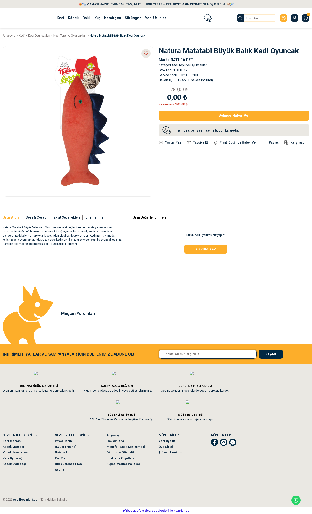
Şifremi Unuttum (170, 452)
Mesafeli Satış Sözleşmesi (126, 446)
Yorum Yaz (205, 249)
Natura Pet (62, 452)
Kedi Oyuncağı (13, 458)
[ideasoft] (132, 511)
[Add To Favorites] (146, 53)
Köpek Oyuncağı (14, 464)
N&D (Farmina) (66, 446)
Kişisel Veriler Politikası (124, 464)
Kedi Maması (12, 441)
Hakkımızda (115, 441)
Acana (59, 469)
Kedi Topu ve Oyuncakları (189, 65)
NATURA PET (182, 60)
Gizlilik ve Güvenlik (121, 452)
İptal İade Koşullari (120, 458)
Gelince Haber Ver (234, 115)
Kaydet (271, 354)
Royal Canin (63, 441)
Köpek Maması (13, 446)
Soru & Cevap (36, 217)
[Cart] (305, 18)
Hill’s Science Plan (68, 464)
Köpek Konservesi (16, 452)
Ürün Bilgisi (11, 217)
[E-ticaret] (155, 511)
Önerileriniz (94, 217)
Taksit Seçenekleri (66, 217)
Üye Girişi (166, 446)
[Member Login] (294, 18)
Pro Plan (61, 458)
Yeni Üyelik (167, 441)
